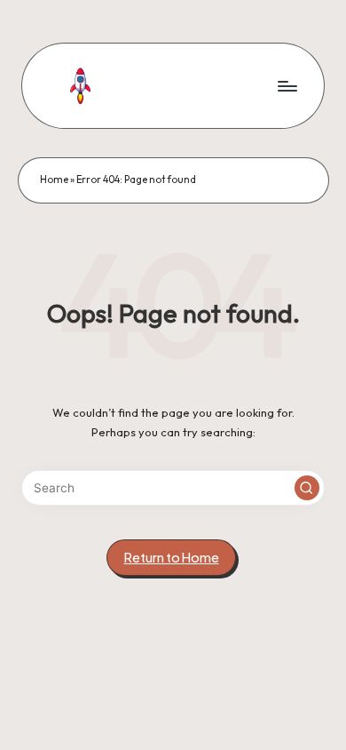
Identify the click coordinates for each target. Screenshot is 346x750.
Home (54, 179)
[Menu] (286, 86)
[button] (307, 487)
